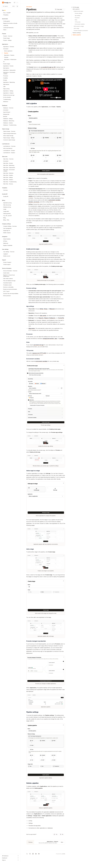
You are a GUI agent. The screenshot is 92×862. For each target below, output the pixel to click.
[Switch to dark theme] (17, 2)
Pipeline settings (77, 32)
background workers (48, 338)
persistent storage (39, 345)
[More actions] (64, 9)
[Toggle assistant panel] (17, 6)
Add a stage (76, 28)
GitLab (45, 309)
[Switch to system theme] (14, 2)
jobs (56, 338)
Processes (77, 17)
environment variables (54, 200)
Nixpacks (41, 318)
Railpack (46, 318)
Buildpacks (52, 318)
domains (30, 202)
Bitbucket (52, 309)
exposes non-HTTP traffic (39, 353)
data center (43, 315)
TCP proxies (77, 22)
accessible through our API (48, 67)
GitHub (41, 309)
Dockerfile (61, 318)
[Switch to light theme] (16, 2)
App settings (77, 15)
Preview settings (78, 13)
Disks (76, 19)
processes (36, 202)
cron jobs (61, 338)
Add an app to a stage (79, 26)
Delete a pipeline (77, 34)
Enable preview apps (78, 11)
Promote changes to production (81, 30)
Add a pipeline (76, 9)
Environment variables (80, 24)
